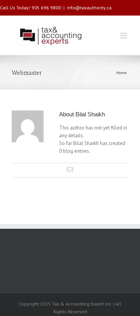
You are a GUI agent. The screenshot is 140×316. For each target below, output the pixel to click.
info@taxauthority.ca (89, 7)
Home (121, 72)
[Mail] (70, 169)
